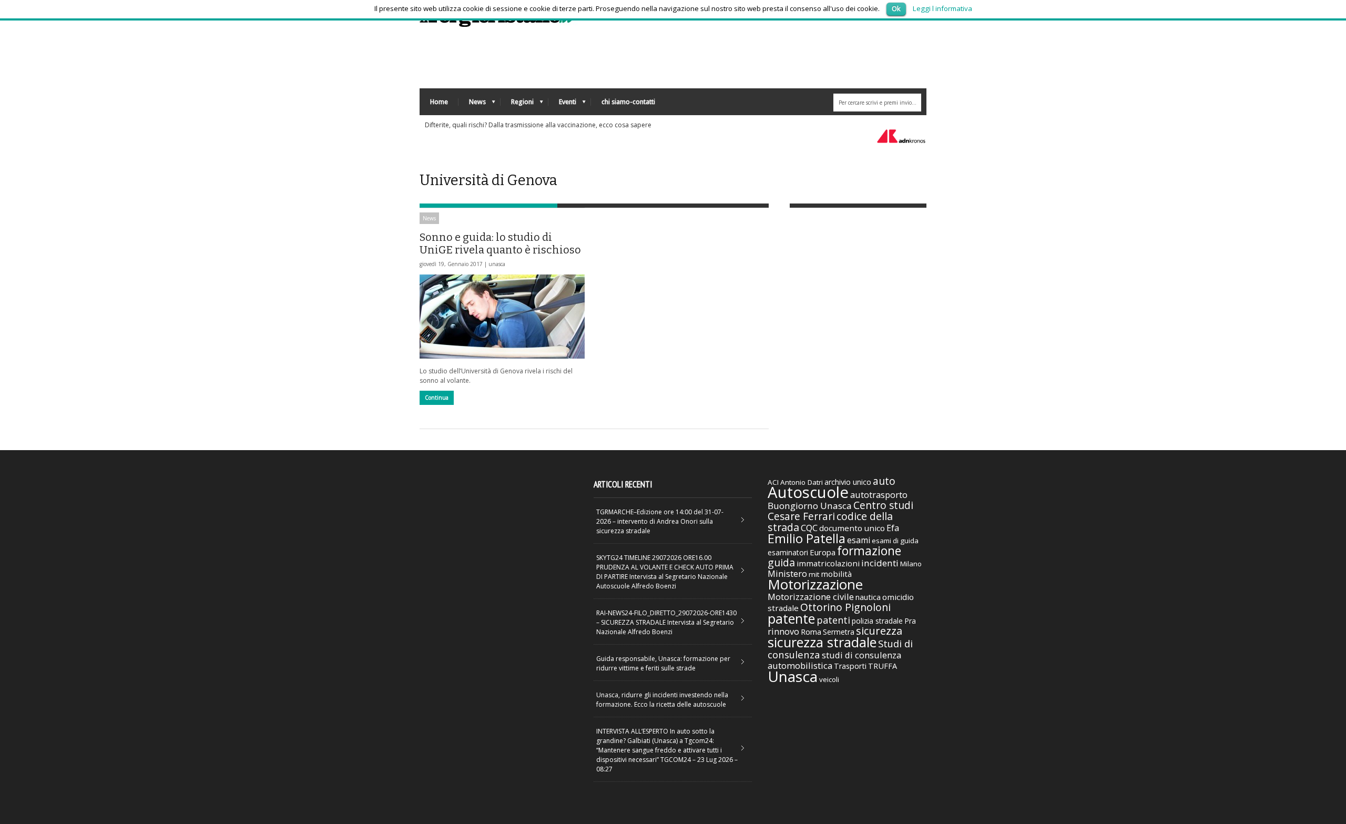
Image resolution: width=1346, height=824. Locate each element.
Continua (436, 397)
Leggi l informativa (942, 8)
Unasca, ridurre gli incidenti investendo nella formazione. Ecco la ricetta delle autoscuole (662, 699)
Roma (811, 631)
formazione (869, 550)
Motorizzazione (815, 584)
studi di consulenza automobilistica (834, 660)
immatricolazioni (828, 563)
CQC (809, 528)
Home (439, 102)
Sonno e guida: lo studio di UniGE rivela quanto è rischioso (500, 243)
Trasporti (850, 666)
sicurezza (879, 631)
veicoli (829, 679)
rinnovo (783, 631)
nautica (868, 597)
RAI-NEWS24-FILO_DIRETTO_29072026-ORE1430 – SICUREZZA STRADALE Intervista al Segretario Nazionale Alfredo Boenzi (666, 622)
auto (884, 481)
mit (814, 574)
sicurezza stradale (822, 642)
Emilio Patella (806, 538)
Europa (822, 552)
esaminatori (788, 552)
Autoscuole (808, 492)
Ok (896, 8)
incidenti (880, 563)
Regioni (517, 104)
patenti (833, 620)
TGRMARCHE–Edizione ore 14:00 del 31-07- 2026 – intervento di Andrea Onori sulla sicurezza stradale (659, 521)
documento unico (852, 528)
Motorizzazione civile (811, 597)
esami (858, 540)
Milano (911, 563)
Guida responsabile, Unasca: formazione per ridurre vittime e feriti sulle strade (663, 663)
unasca (496, 264)
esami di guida (895, 540)
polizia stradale (877, 621)
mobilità (836, 573)
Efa (892, 528)
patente (791, 618)
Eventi (562, 104)
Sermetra (838, 632)
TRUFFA (882, 665)
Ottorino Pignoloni (845, 607)
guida (781, 562)
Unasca (793, 676)
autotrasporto (878, 495)
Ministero (787, 573)
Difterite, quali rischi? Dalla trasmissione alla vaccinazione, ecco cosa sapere (538, 124)
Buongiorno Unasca (810, 506)
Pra (910, 621)
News (472, 104)
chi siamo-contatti (628, 102)
